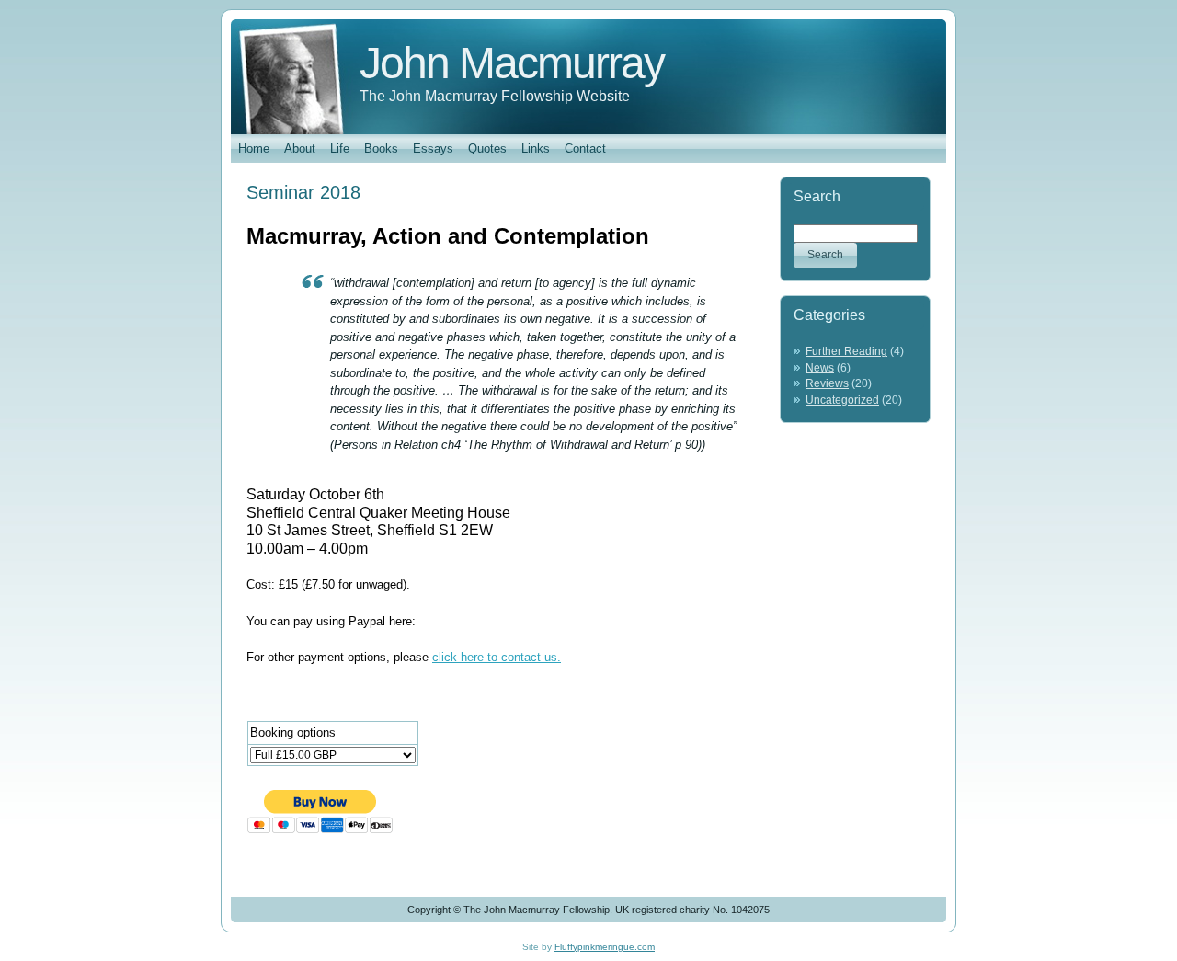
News (820, 367)
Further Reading (846, 351)
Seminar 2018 (303, 192)
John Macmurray (512, 63)
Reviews (827, 383)
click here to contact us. (496, 657)
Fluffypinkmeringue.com (604, 947)
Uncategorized (842, 400)
